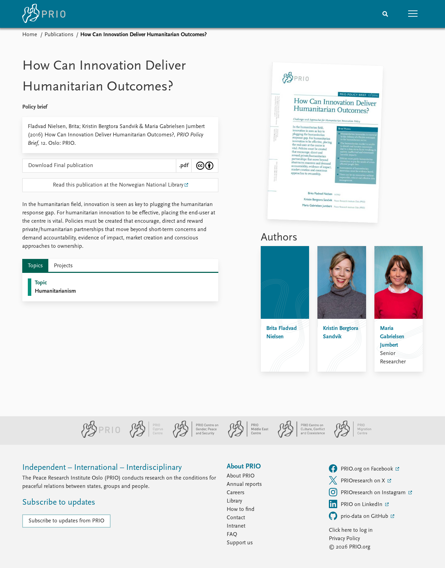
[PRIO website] (98, 436)
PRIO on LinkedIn (362, 504)
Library (234, 501)
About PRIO (240, 476)
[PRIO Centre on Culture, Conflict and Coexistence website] (298, 436)
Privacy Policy (344, 539)
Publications (58, 35)
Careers (235, 493)
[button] (413, 14)
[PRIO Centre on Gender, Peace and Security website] (192, 436)
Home (29, 35)
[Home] (43, 14)
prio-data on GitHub (365, 516)
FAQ (232, 534)
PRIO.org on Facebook (367, 469)
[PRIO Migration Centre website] (349, 436)
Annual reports (244, 484)
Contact (236, 518)
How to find (240, 509)
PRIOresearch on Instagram (374, 493)
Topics (35, 266)
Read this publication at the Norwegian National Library (118, 185)
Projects (63, 266)
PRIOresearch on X (363, 481)
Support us (240, 543)
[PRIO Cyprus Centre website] (143, 436)
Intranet (236, 526)
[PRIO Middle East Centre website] (245, 436)
